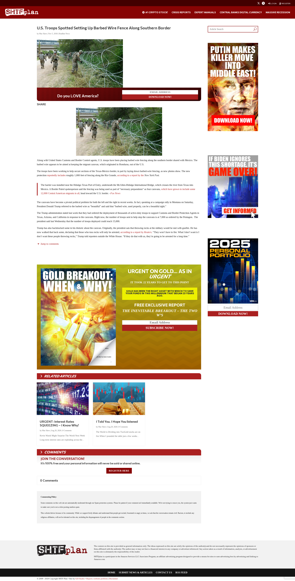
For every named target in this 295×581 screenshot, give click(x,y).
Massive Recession (278, 12)
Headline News (64, 34)
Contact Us (164, 572)
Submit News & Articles (135, 572)
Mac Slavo (43, 34)
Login (273, 3)
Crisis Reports (181, 12)
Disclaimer (113, 579)
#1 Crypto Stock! (156, 12)
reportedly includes (56, 175)
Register (285, 3)
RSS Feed (181, 572)
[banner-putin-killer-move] (233, 130)
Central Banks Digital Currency (241, 12)
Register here (119, 470)
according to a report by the (130, 175)
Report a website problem (97, 579)
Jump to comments (49, 244)
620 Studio (80, 579)
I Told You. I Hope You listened (117, 421)
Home (111, 572)
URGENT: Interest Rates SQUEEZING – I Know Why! (59, 423)
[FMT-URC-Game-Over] (233, 217)
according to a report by (135, 232)
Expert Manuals (205, 12)
